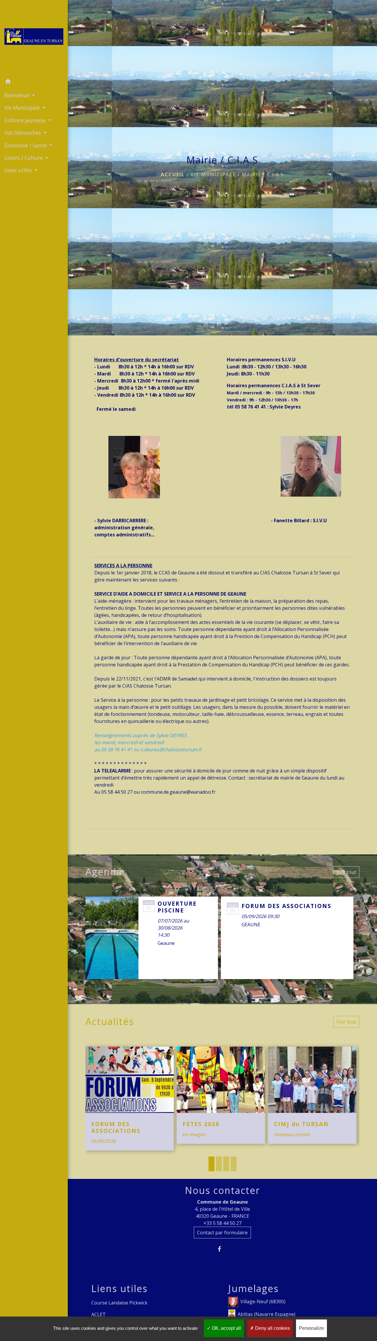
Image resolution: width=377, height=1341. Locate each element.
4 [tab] (234, 1164)
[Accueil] (33, 38)
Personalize (311, 1328)
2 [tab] (219, 1164)
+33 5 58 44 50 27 (223, 1223)
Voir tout (346, 872)
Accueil (173, 174)
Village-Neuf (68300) (262, 1301)
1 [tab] (211, 1164)
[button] (33, 82)
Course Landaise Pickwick (119, 1302)
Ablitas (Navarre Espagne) (266, 1314)
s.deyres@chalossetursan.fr (171, 749)
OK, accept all (226, 1328)
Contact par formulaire (222, 1232)
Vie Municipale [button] (22, 107)
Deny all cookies (272, 1328)
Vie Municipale (213, 174)
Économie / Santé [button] (26, 145)
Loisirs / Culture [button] (24, 157)
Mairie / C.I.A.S (263, 174)
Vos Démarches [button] (23, 132)
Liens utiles (119, 1288)
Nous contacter (222, 1190)
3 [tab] (226, 1164)
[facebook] (222, 1248)
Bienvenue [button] (17, 95)
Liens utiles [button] (18, 170)
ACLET (98, 1314)
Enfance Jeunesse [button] (25, 120)
